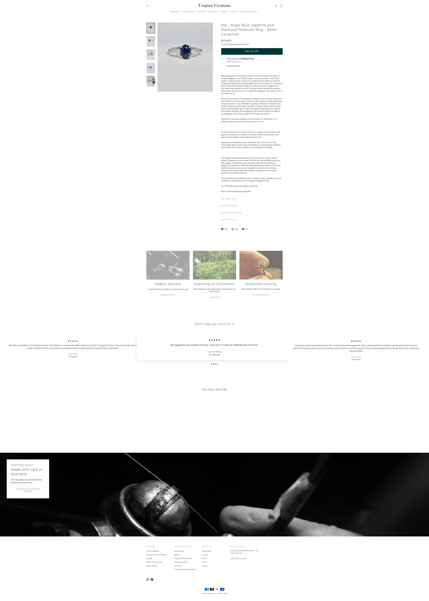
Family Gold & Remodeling (183, 558)
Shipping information (231, 213)
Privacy (204, 558)
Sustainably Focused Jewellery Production (28, 490)
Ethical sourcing (229, 206)
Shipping (232, 44)
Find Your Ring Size (152, 551)
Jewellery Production (168, 295)
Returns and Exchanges (154, 562)
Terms (204, 562)
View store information (233, 66)
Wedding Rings (188, 11)
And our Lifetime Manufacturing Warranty (236, 191)
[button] (281, 5)
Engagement (175, 11)
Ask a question (228, 220)
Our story (205, 555)
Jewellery (224, 11)
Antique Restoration (181, 562)
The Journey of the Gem (261, 295)
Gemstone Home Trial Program (156, 555)
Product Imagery (151, 566)
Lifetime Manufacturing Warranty (185, 569)
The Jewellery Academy (248, 11)
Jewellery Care (179, 551)
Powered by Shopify (222, 593)
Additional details (230, 199)
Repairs (176, 555)
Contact (205, 566)
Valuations (177, 566)
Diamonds (201, 11)
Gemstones (213, 11)
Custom (234, 11)
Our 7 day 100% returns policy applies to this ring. (239, 186)
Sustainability (215, 297)
